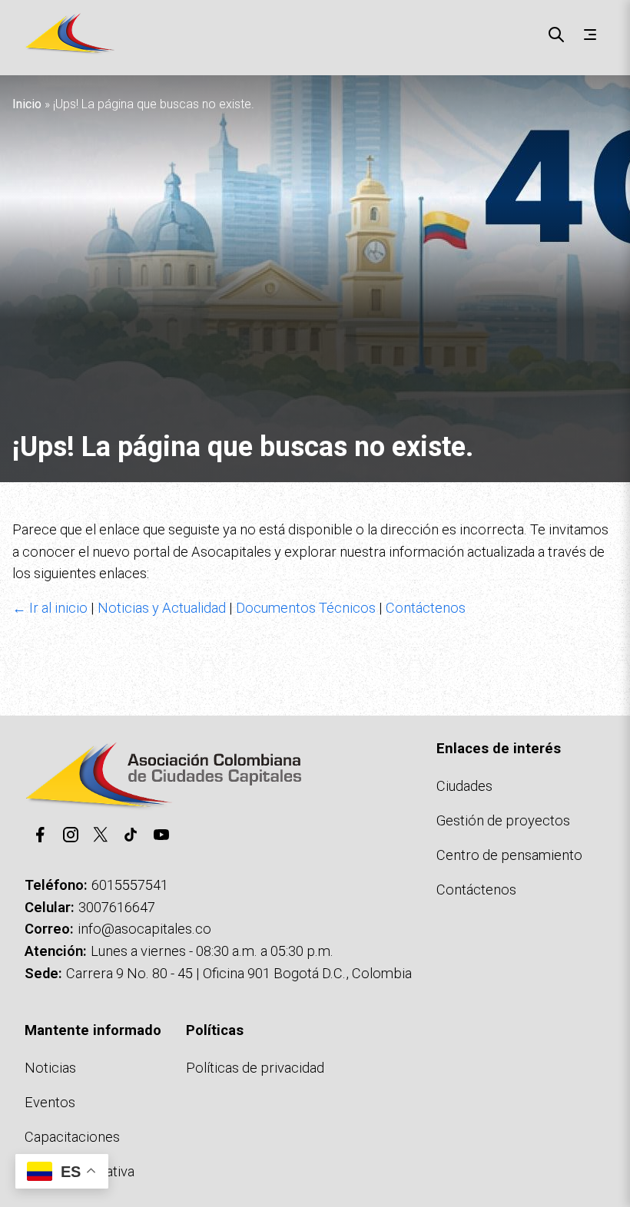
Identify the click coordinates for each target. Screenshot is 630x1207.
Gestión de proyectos (503, 820)
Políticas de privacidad (255, 1068)
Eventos (50, 1102)
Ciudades (464, 786)
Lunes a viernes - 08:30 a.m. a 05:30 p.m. (212, 951)
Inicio (26, 104)
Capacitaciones (72, 1137)
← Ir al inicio (50, 608)
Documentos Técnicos (306, 608)
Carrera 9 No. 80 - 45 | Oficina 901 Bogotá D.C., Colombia (239, 973)
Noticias (50, 1068)
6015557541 (129, 885)
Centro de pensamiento (509, 855)
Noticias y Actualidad (162, 608)
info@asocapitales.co (144, 929)
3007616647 (116, 907)
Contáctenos (426, 608)
